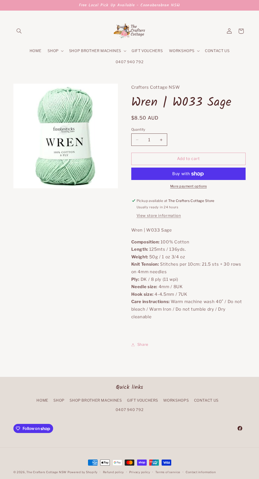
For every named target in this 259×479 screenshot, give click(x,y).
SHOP (58, 400)
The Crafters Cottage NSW (46, 472)
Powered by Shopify (83, 472)
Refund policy (113, 472)
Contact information (201, 472)
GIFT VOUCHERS (142, 400)
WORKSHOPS (176, 400)
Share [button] (142, 344)
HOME (42, 400)
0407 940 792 (130, 409)
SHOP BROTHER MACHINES (96, 400)
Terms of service (167, 472)
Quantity (138, 129)
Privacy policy (139, 472)
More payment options (188, 186)
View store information (159, 215)
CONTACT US (206, 400)
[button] (19, 31)
